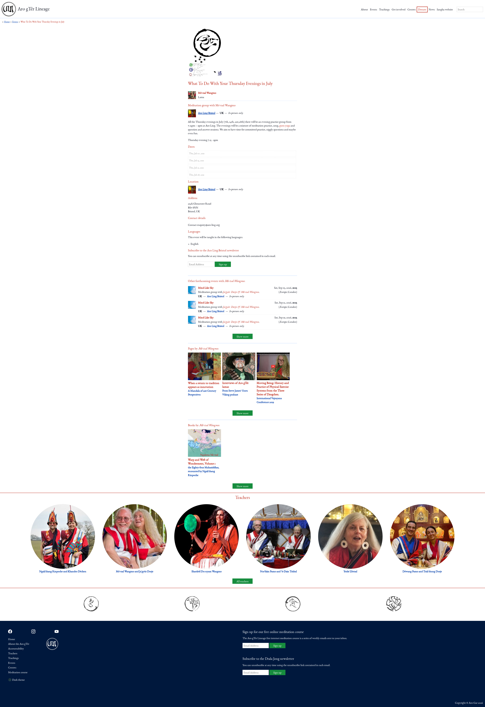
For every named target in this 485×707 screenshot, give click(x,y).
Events (373, 9)
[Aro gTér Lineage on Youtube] (57, 631)
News (432, 9)
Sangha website (445, 9)
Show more (243, 336)
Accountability (16, 648)
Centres (411, 9)
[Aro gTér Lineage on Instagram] (33, 631)
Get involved (398, 9)
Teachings (384, 9)
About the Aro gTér (18, 644)
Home (11, 639)
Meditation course (18, 672)
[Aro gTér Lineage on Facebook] (10, 631)
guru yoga (284, 125)
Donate (422, 9)
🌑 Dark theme (16, 680)
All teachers (242, 581)
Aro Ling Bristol (206, 113)
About (364, 9)
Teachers (12, 653)
